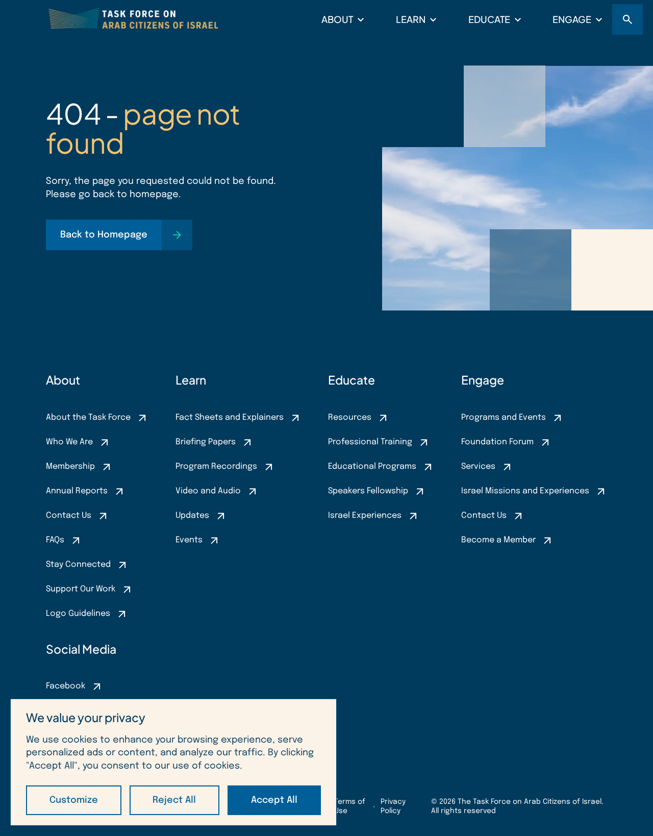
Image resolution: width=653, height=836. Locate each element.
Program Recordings (216, 466)
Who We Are (69, 442)
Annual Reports (77, 491)
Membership (70, 466)
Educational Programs (372, 466)
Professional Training (370, 442)
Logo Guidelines (78, 613)
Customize (73, 800)
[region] (173, 762)
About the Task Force (88, 417)
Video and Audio (208, 491)
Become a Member (498, 540)
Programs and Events (503, 417)
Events (189, 540)
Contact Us (68, 515)
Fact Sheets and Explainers (229, 417)
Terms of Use (349, 806)
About (337, 19)
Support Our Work (80, 589)
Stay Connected (78, 564)
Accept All (274, 800)
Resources (349, 417)
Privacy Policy (393, 806)
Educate (489, 19)
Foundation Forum (497, 442)
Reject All (174, 800)
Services (478, 466)
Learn (410, 19)
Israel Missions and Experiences (525, 491)
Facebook (65, 686)
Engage (571, 19)
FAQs (55, 540)
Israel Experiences (364, 515)
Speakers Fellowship (368, 491)
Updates (192, 515)
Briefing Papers (205, 442)
